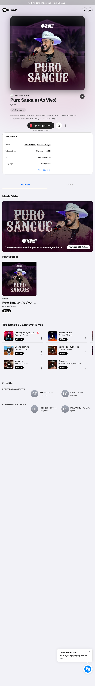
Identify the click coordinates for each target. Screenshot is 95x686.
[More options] (65, 125)
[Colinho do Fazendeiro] (52, 350)
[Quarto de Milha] (8, 350)
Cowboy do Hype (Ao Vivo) (27, 332)
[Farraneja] (52, 364)
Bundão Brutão (65, 332)
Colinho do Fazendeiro (69, 347)
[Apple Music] (6, 310)
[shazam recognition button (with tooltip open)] (88, 669)
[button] (93, 2)
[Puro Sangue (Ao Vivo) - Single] (19, 287)
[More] (41, 339)
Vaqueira (19, 361)
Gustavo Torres (21, 335)
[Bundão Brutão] (52, 336)
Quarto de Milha (22, 347)
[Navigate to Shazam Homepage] (9, 10)
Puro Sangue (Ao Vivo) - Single (43, 118)
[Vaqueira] (8, 364)
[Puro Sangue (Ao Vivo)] (82, 96)
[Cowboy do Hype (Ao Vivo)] (8, 336)
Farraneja (63, 361)
